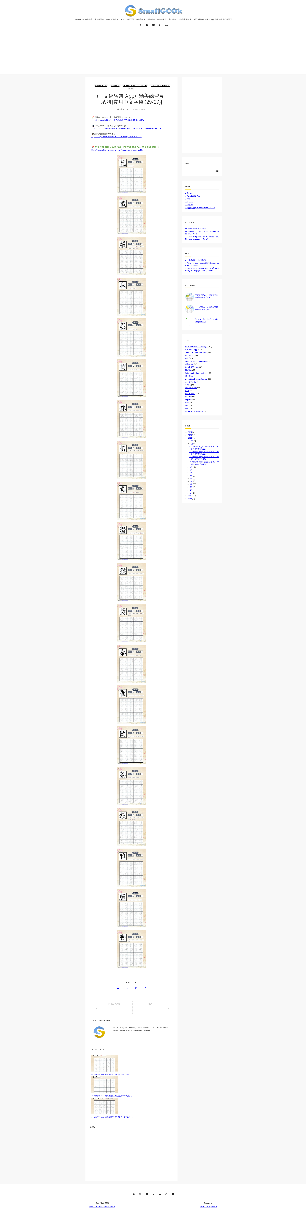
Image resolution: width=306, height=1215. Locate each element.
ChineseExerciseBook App (135, 86)
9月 (191, 470)
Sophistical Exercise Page (196, 361)
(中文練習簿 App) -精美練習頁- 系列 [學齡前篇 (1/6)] (206, 308)
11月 (191, 444)
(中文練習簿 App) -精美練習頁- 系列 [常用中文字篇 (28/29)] (204, 453)
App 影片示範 (190, 382)
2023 (190, 435)
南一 (187, 402)
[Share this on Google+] (127, 988)
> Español (189, 202)
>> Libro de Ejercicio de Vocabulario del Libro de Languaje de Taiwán (202, 238)
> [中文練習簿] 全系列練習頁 (195, 260)
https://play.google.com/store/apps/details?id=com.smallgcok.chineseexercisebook (126, 128)
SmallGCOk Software (194, 411)
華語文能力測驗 (191, 388)
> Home (188, 193)
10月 (192, 467)
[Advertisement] (153, 49)
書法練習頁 (189, 376)
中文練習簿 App (101, 86)
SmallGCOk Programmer (208, 1207)
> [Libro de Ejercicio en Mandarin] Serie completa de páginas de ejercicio (202, 269)
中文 (187, 358)
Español (188, 399)
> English (189, 205)
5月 (191, 481)
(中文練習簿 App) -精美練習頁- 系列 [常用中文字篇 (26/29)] (204, 463)
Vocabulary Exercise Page (196, 352)
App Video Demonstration (196, 379)
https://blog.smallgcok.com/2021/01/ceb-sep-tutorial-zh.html (116, 137)
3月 (191, 487)
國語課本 (188, 370)
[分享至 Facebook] (145, 988)
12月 (192, 441)
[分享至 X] (118, 988)
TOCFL (188, 385)
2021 (190, 496)
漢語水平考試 (190, 394)
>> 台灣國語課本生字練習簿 (195, 228)
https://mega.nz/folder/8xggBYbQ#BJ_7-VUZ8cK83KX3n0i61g (117, 120)
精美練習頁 (115, 86)
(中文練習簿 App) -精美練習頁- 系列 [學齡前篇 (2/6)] (206, 296)
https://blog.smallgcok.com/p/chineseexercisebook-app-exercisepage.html (117, 150)
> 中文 (187, 199)
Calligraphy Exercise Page (196, 373)
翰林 (187, 408)
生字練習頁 (189, 355)
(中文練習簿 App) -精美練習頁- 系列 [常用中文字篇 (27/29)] (204, 458)
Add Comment (139, 109)
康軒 (187, 405)
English (188, 396)
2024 (190, 432)
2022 (190, 438)
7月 (191, 475)
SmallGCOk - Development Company (102, 1207)
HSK (187, 391)
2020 (190, 499)
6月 (191, 478)
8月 (191, 473)
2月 (191, 490)
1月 (191, 493)
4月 (191, 484)
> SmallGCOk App (192, 196)
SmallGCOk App (192, 367)
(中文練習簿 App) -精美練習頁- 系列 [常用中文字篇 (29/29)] (204, 447)
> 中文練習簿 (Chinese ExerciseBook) (200, 208)
